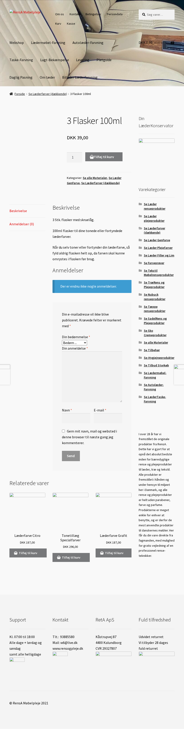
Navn (67, 410)
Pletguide (104, 60)
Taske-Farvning (21, 60)
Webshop (16, 42)
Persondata (115, 14)
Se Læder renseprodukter (154, 206)
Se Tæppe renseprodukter (154, 309)
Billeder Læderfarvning (80, 77)
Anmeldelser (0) (21, 224)
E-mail (100, 410)
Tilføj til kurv (104, 157)
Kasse (71, 24)
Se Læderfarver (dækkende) (47, 94)
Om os (59, 14)
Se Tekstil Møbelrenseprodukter (159, 273)
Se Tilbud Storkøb (156, 365)
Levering (82, 60)
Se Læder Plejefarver (158, 248)
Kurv (58, 24)
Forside (20, 94)
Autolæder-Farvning (87, 42)
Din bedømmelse (76, 337)
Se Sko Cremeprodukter (155, 333)
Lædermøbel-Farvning (48, 42)
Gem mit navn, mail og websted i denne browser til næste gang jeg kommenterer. (89, 437)
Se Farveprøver (154, 263)
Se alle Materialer (95, 178)
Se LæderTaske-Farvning (155, 399)
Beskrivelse (18, 211)
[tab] (27, 211)
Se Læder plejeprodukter (154, 218)
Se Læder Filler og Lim (159, 255)
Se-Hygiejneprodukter (159, 358)
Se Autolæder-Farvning (154, 387)
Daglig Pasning (21, 77)
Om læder (47, 77)
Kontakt (75, 14)
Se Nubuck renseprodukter (154, 296)
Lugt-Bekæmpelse (54, 60)
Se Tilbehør (152, 350)
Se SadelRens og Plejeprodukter (155, 320)
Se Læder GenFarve (157, 240)
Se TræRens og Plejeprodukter (154, 284)
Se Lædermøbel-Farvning (155, 375)
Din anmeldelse (75, 348)
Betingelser (93, 14)
